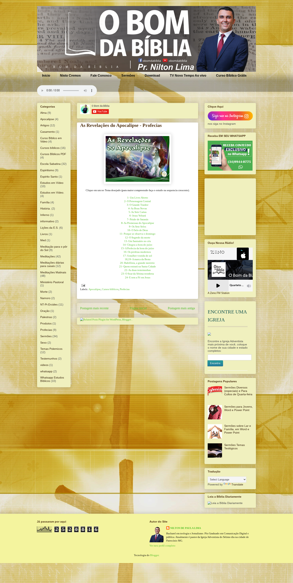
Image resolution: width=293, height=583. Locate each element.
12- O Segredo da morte (137, 237)
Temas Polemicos (51, 348)
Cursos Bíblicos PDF (53, 154)
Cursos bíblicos (110, 289)
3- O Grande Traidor (137, 204)
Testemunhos (48, 358)
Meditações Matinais (53, 272)
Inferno (44, 214)
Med (43, 240)
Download (152, 75)
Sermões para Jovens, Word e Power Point (238, 408)
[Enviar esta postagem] (82, 285)
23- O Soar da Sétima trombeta (137, 273)
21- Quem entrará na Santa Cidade (137, 266)
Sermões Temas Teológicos (234, 446)
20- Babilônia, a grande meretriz (137, 262)
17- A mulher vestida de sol (137, 255)
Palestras (46, 317)
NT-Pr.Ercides (49, 304)
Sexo (43, 342)
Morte (44, 291)
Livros (44, 234)
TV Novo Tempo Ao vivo (188, 75)
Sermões (128, 75)
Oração (45, 310)
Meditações (47, 256)
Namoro (45, 298)
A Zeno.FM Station (218, 293)
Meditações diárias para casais (52, 264)
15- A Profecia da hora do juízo (137, 248)
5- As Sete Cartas (137, 211)
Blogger (154, 555)
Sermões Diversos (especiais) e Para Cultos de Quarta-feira (238, 391)
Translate (237, 484)
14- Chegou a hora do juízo (137, 244)
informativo (47, 221)
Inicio (46, 75)
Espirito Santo (49, 176)
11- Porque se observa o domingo (137, 233)
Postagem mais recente (94, 308)
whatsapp (46, 371)
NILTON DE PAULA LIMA (185, 528)
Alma (43, 112)
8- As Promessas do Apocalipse (137, 222)
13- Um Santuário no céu (137, 241)
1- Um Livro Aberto (137, 197)
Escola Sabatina (50, 163)
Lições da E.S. (49, 227)
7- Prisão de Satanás (137, 219)
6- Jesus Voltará (137, 215)
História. (45, 208)
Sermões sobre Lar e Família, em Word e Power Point (237, 429)
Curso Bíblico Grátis (231, 75)
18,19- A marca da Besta (137, 259)
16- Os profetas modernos (137, 251)
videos (44, 365)
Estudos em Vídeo (51, 182)
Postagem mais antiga (181, 308)
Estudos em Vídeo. (52, 192)
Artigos (44, 125)
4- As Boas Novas (137, 208)
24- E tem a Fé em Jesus (137, 277)
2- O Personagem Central (137, 201)
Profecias (125, 289)
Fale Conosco (101, 75)
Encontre (215, 363)
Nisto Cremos (70, 75)
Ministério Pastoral (52, 282)
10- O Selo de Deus (137, 230)
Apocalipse (94, 289)
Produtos (46, 323)
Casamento (47, 131)
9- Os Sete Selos (137, 226)
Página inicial (138, 308)
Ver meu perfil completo (162, 545)
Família (45, 202)
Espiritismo (47, 170)
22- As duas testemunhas (137, 270)
